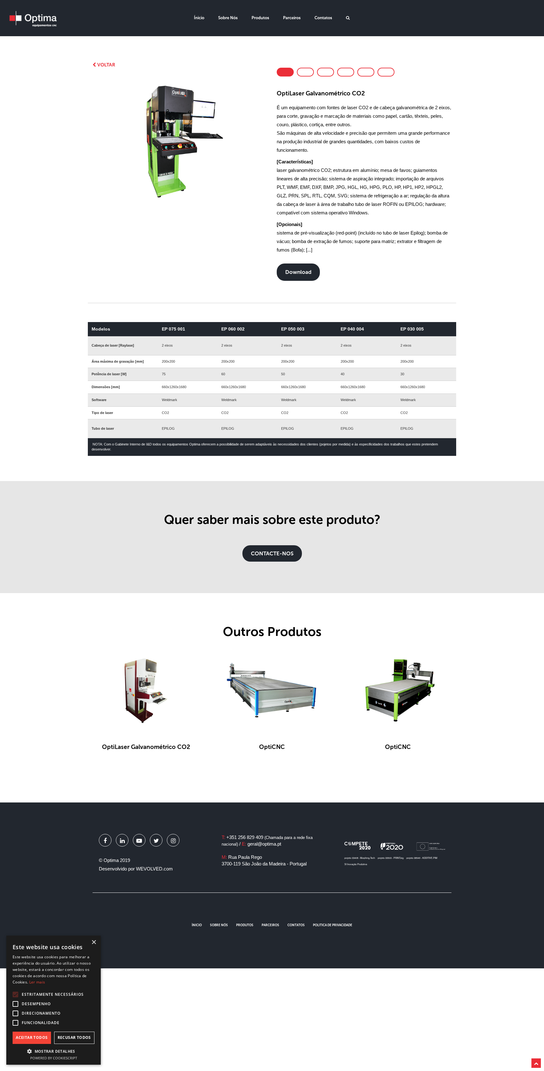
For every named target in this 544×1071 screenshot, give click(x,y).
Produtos (260, 17)
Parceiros (292, 17)
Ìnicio (197, 925)
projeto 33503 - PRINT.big (391, 857)
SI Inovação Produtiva (355, 864)
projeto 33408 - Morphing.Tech (359, 857)
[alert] (53, 1000)
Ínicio (199, 17)
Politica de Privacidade (332, 925)
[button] (53, 1051)
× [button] (93, 942)
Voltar (105, 65)
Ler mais (37, 982)
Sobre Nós (228, 17)
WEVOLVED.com (154, 868)
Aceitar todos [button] (32, 1037)
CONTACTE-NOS (272, 553)
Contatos (323, 17)
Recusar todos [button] (74, 1037)
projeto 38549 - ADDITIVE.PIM (421, 857)
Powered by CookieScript (53, 1058)
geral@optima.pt (264, 844)
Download (298, 272)
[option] (180, 142)
